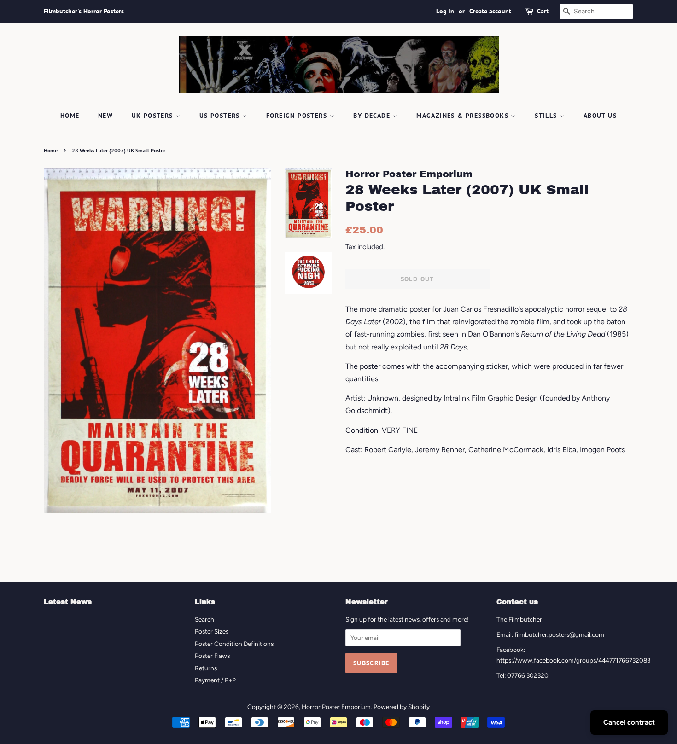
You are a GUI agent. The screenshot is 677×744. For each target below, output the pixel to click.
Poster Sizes (211, 631)
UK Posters (153, 115)
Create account (490, 11)
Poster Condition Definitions (234, 643)
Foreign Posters (297, 115)
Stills (547, 115)
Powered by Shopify (402, 706)
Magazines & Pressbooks (463, 115)
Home (70, 115)
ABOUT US (600, 115)
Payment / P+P (215, 680)
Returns (206, 668)
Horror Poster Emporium (336, 706)
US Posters (220, 115)
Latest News (68, 601)
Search (204, 619)
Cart (543, 11)
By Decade (372, 115)
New (105, 115)
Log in (445, 11)
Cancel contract (629, 722)
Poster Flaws (212, 655)
